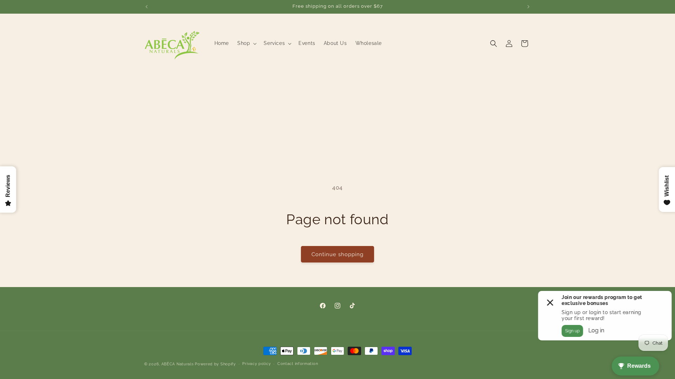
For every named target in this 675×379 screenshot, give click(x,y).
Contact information (297, 363)
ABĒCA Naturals (178, 364)
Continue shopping (337, 254)
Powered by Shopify (215, 364)
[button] (246, 43)
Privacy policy (256, 363)
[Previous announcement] (146, 6)
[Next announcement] (528, 6)
